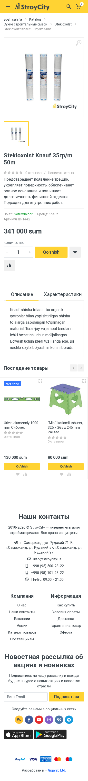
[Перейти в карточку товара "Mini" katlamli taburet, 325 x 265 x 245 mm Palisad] (66, 399)
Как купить (66, 605)
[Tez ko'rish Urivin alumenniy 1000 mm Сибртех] (40, 381)
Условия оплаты (66, 612)
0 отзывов (33, 173)
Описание (22, 294)
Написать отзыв (61, 173)
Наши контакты (22, 612)
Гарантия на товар (65, 625)
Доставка (66, 619)
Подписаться (66, 696)
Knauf (53, 214)
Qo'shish (51, 252)
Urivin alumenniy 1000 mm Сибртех (21, 425)
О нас (22, 605)
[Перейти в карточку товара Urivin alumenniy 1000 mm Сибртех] (22, 399)
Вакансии (22, 619)
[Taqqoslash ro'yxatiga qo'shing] (25, 474)
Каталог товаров (22, 632)
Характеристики (63, 294)
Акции (22, 625)
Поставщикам (22, 639)
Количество (14, 243)
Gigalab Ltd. (57, 770)
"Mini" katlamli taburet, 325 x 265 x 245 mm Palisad (65, 427)
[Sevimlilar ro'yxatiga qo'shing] (18, 474)
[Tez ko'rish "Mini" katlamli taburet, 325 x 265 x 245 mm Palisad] (84, 381)
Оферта (66, 632)
